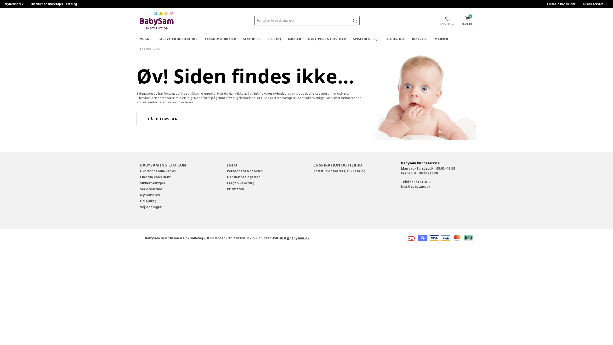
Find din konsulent (561, 4)
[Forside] (157, 20)
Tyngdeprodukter (220, 39)
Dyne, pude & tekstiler (327, 39)
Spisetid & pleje (366, 39)
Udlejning (148, 201)
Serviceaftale (151, 189)
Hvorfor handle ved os (158, 171)
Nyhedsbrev (14, 4)
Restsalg (419, 39)
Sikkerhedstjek (152, 183)
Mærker (441, 39)
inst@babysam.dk (416, 186)
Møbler (294, 39)
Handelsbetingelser (243, 177)
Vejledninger (151, 207)
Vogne (145, 39)
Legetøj (274, 39)
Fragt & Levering (240, 183)
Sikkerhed (252, 39)
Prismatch (235, 189)
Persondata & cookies (244, 171)
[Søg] (354, 20)
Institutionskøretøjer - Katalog (54, 4)
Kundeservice (593, 4)
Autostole (395, 39)
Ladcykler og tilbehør (178, 39)
